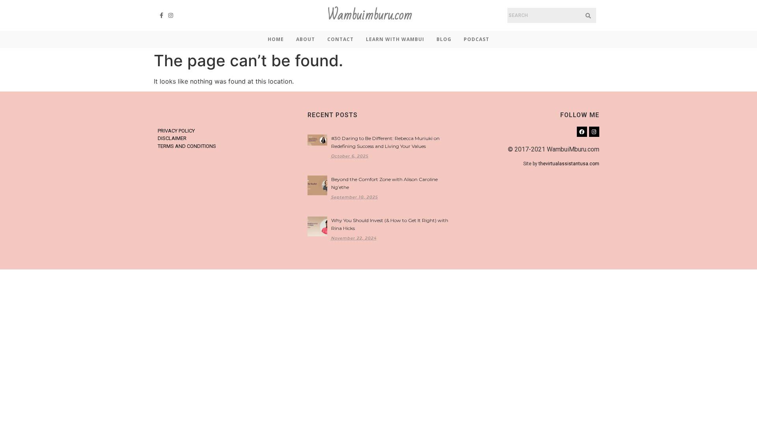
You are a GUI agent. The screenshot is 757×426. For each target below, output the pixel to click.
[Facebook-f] (162, 15)
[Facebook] (582, 132)
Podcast (476, 39)
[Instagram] (171, 15)
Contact (340, 39)
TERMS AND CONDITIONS (187, 146)
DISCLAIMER (172, 138)
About (305, 39)
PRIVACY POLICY (176, 131)
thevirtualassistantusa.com (569, 163)
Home (276, 39)
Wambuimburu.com (369, 15)
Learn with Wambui (395, 39)
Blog (443, 39)
